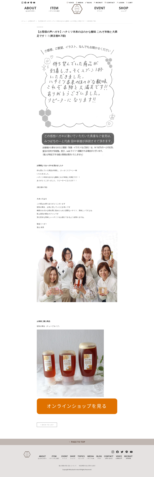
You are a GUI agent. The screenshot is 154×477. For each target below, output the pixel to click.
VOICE (71, 2)
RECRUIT (99, 2)
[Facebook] (25, 3)
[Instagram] (22, 3)
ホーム (23, 21)
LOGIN (121, 2)
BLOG (89, 2)
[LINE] (31, 3)
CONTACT (111, 2)
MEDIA (80, 2)
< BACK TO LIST (47, 425)
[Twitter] (28, 3)
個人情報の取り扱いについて (67, 465)
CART (130, 2)
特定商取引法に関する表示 (87, 465)
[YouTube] (34, 3)
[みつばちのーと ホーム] (77, 9)
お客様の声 (31, 21)
